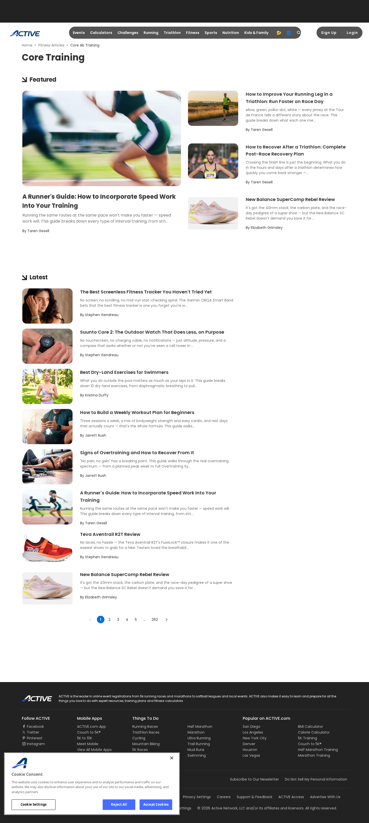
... (144, 619)
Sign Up (329, 32)
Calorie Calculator (314, 732)
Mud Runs (196, 749)
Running (151, 32)
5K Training (307, 738)
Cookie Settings (33, 804)
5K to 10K (84, 738)
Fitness (192, 32)
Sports (211, 32)
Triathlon (172, 32)
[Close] (171, 757)
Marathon (196, 732)
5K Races (140, 749)
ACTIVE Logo (32, 696)
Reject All (119, 804)
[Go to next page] (166, 619)
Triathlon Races (145, 732)
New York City (255, 738)
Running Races (145, 726)
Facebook (35, 726)
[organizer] (288, 32)
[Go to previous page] (90, 619)
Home (27, 45)
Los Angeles (253, 732)
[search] (298, 32)
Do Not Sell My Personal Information (316, 779)
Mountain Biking (146, 743)
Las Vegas (251, 755)
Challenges (127, 32)
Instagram (36, 743)
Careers (224, 796)
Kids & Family (256, 32)
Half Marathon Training (318, 749)
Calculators (101, 32)
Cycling (138, 738)
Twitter (33, 732)
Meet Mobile (87, 743)
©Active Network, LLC (221, 808)
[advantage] (278, 32)
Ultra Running (199, 738)
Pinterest (34, 738)
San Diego (251, 726)
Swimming (197, 755)
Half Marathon (200, 726)
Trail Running (199, 743)
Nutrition (230, 32)
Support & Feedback (254, 796)
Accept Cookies (155, 804)
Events (79, 32)
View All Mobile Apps (94, 749)
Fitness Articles (51, 45)
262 (155, 619)
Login (352, 32)
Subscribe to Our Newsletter (254, 779)
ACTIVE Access (291, 796)
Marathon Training (314, 755)
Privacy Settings (197, 796)
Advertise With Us (325, 796)
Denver (249, 743)
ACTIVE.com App (91, 726)
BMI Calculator (310, 726)
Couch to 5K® (89, 732)
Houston (250, 749)
